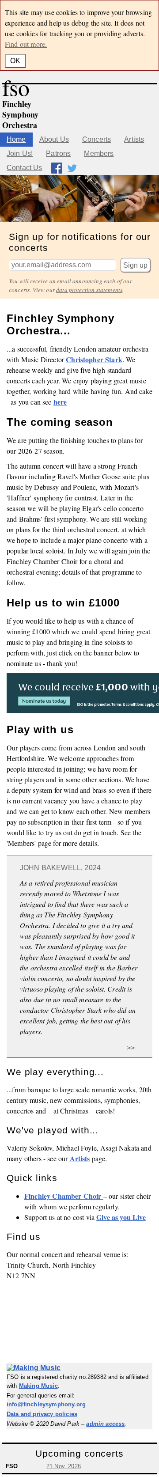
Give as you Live (121, 1217)
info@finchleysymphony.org (46, 1404)
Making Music (38, 1385)
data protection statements (89, 290)
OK (15, 60)
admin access (105, 1423)
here (60, 402)
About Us (54, 139)
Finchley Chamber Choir (63, 1196)
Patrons (58, 153)
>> (131, 1048)
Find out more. (26, 44)
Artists (134, 139)
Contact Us (24, 167)
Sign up (135, 265)
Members (99, 153)
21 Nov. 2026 (63, 1466)
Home (16, 139)
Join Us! (20, 153)
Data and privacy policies (42, 1414)
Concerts (96, 139)
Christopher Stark (94, 359)
